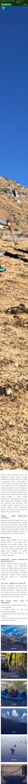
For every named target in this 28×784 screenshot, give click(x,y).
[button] (24, 4)
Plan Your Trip (6, 4)
